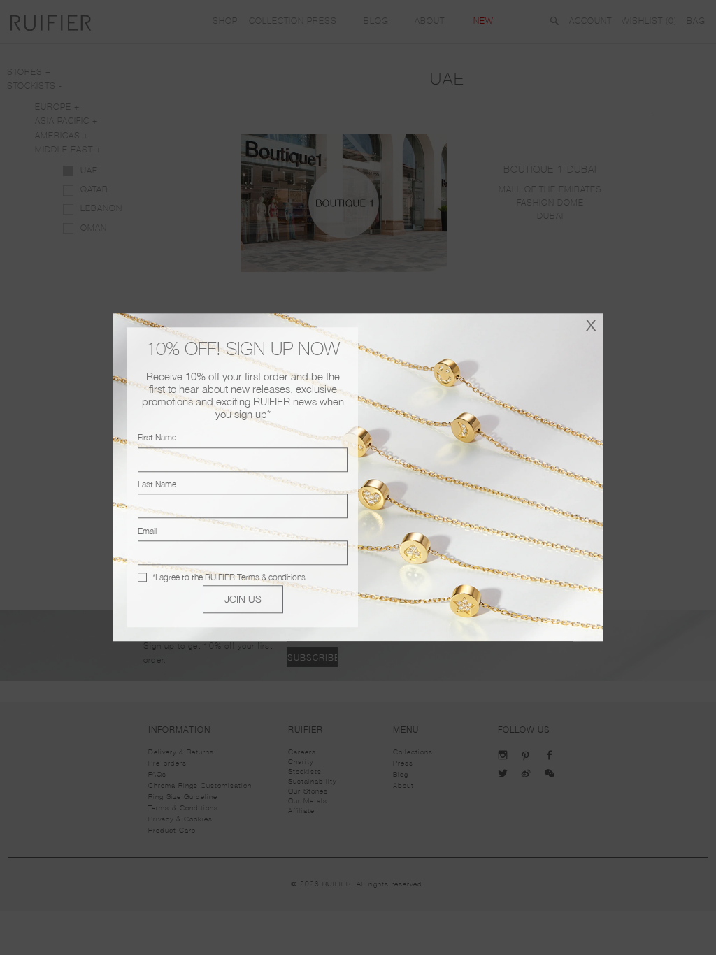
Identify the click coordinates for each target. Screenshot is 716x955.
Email (147, 531)
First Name (157, 438)
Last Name (157, 484)
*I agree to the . (230, 577)
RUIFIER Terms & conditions (255, 577)
